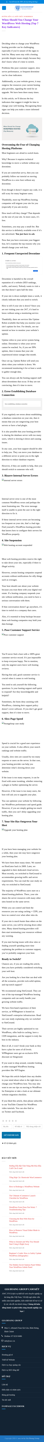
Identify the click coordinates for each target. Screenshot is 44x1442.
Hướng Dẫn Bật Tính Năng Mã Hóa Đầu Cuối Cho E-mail (25, 1167)
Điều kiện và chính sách (11, 1390)
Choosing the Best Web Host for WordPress (21, 1220)
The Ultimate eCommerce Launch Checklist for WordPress (22, 1197)
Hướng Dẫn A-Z (8, 16)
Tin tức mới (6, 1400)
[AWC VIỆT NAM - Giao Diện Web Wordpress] (24, 8)
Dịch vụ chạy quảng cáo (11, 1365)
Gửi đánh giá (11, 1135)
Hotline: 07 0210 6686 (13, 1336)
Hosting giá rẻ (7, 1355)
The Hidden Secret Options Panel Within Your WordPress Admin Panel (25, 1266)
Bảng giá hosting (8, 1395)
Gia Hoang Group (32, 1438)
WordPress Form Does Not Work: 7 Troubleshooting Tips (23, 1208)
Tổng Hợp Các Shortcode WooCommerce (25, 1177)
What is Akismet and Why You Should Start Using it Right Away (24, 1243)
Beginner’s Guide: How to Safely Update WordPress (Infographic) (25, 1254)
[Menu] (4, 8)
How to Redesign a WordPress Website (24, 1186)
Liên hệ (5, 1385)
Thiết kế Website (8, 1360)
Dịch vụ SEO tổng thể (10, 1370)
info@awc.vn (9, 1341)
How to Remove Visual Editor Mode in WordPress (24, 1231)
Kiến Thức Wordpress (24, 16)
